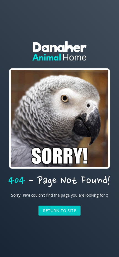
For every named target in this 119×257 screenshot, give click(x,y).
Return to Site (59, 210)
